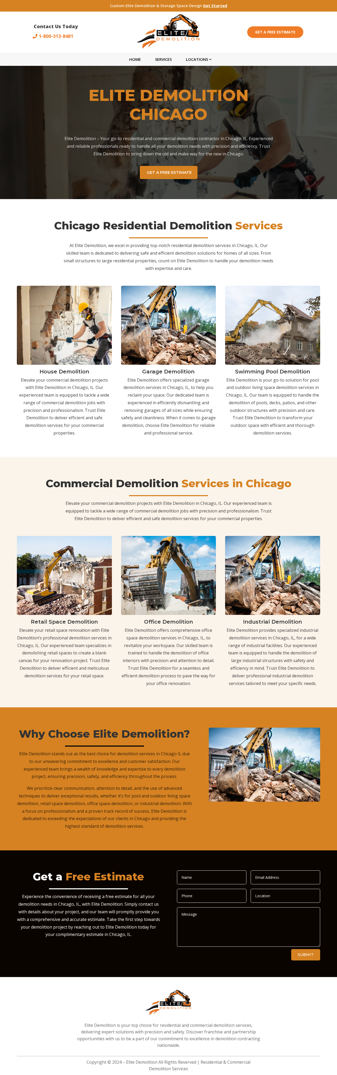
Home (135, 59)
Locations (197, 59)
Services (163, 59)
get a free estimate (169, 172)
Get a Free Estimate (275, 31)
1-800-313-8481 (56, 36)
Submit (306, 954)
